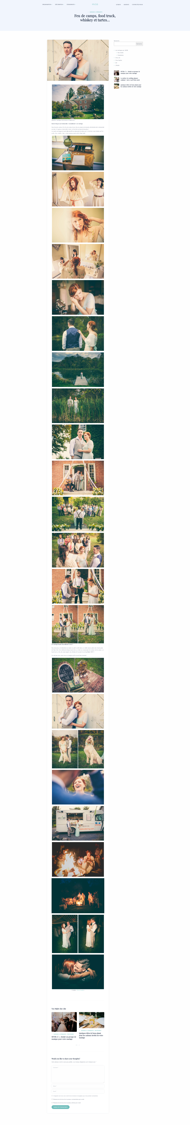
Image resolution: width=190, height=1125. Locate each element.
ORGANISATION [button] (46, 4)
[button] (76, 1045)
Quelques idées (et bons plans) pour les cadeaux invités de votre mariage (91, 1035)
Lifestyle (117, 65)
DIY (116, 63)
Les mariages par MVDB (121, 50)
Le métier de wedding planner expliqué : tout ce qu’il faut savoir (130, 79)
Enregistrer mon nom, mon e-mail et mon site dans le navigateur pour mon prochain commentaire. (76, 1096)
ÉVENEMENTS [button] (70, 4)
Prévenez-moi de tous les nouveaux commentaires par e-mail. (68, 1099)
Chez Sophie (118, 60)
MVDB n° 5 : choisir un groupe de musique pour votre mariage (64, 1038)
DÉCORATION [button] (59, 4)
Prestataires (70, 1034)
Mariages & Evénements (96, 12)
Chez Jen (117, 57)
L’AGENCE (126, 4)
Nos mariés (120, 52)
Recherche (116, 41)
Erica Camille (80, 990)
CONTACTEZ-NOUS (137, 4)
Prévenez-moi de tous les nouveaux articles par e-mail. (67, 1102)
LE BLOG (118, 4)
